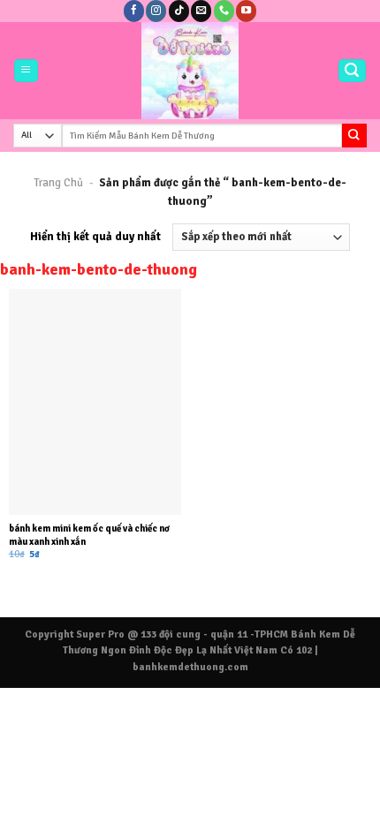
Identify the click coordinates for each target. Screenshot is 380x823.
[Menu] (26, 71)
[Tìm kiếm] (352, 71)
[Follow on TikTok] (179, 10)
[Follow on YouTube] (246, 10)
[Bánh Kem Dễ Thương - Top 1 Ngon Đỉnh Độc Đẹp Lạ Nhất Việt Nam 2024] (190, 70)
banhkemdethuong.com (190, 667)
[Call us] (224, 10)
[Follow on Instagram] (156, 10)
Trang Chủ (58, 183)
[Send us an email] (201, 10)
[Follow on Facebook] (134, 10)
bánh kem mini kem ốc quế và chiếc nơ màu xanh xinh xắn (89, 535)
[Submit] (354, 135)
